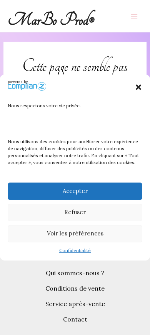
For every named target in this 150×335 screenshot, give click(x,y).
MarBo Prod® (51, 20)
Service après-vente (75, 304)
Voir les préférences (75, 233)
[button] (138, 87)
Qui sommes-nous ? (75, 273)
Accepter (75, 191)
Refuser (75, 212)
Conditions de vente (75, 288)
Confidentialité (75, 250)
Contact (75, 319)
